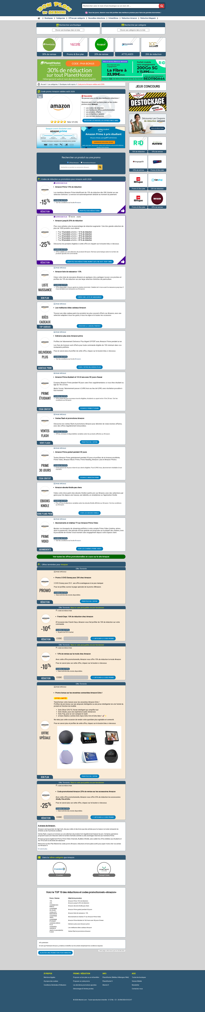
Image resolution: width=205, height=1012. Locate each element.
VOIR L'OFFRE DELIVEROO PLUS (89, 367)
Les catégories (53, 84)
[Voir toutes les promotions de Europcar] (107, 43)
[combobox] (68, 30)
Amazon (78, 202)
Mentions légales (49, 977)
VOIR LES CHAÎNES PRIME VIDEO (89, 549)
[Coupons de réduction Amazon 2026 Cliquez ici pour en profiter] (147, 133)
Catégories (60, 18)
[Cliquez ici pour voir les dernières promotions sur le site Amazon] (60, 119)
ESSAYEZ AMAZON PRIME (89, 477)
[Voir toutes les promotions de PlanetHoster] (55, 43)
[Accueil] (39, 18)
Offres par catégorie (76, 18)
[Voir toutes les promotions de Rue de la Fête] (157, 167)
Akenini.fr (105, 985)
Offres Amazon (74, 162)
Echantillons (113, 18)
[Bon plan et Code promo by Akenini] (54, 8)
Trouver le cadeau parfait (89, 326)
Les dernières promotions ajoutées (85, 985)
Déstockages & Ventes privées (83, 989)
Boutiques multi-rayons (68, 84)
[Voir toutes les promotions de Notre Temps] (81, 43)
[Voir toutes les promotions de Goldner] (159, 43)
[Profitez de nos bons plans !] (69, 80)
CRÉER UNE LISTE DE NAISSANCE (89, 297)
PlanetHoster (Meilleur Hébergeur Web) (115, 977)
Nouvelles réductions (96, 18)
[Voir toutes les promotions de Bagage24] (138, 167)
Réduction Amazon (129, 18)
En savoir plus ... (43, 849)
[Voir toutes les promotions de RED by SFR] (143, 142)
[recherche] (161, 6)
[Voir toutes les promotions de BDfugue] (138, 186)
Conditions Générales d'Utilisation (55, 985)
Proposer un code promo (81, 981)
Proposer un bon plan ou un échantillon (86, 977)
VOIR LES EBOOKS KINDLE (89, 513)
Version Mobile (137, 981)
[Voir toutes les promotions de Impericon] (157, 204)
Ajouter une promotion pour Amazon (55, 953)
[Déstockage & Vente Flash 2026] (147, 111)
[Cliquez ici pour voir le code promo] (76, 638)
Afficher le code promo (104, 639)
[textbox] (68, 30)
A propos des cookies (51, 981)
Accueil (43, 84)
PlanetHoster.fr (107, 981)
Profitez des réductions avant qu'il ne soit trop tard (89, 262)
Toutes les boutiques (139, 977)
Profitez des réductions (90, 211)
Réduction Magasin (148, 18)
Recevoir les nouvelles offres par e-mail (101, 121)
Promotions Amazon (89, 162)
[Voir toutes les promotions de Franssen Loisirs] (133, 43)
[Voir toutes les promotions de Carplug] (157, 186)
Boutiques (49, 18)
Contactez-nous (137, 989)
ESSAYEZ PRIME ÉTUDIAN (89, 408)
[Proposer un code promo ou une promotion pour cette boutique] (40, 97)
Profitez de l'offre (89, 442)
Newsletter (135, 985)
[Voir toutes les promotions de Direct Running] (157, 149)
